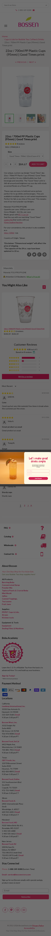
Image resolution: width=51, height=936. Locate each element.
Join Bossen (38, 478)
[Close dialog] (50, 452)
